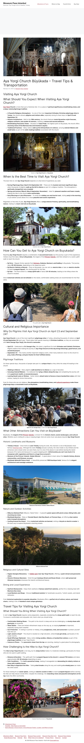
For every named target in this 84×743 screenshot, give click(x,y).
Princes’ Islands (50, 257)
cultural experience (63, 382)
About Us (58, 738)
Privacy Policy (49, 738)
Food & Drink (67, 4)
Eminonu (37, 263)
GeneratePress (54, 740)
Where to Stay (56, 4)
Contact (64, 738)
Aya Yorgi (6, 107)
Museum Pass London (34, 736)
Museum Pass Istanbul (14, 3)
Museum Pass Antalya (64, 736)
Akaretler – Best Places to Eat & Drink (15, 725)
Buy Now (76, 4)
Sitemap (20, 738)
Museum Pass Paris (20, 736)
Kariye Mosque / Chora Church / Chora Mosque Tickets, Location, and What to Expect (29, 727)
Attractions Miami (8, 736)
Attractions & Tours (42, 4)
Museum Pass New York (49, 736)
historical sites (17, 448)
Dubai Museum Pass (10, 738)
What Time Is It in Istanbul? (36, 738)
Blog (25, 738)
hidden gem (34, 574)
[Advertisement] (42, 20)
